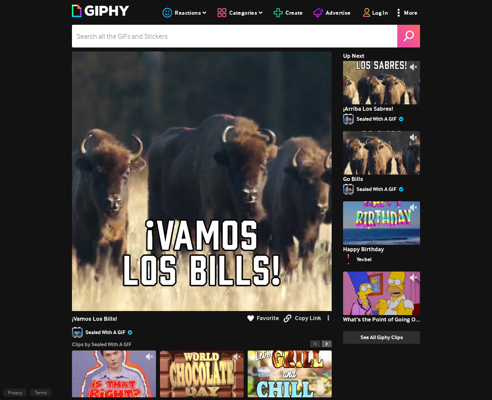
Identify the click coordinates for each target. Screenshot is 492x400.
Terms (41, 392)
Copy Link (308, 318)
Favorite (268, 318)
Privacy (15, 392)
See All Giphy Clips (381, 337)
